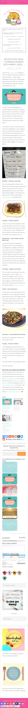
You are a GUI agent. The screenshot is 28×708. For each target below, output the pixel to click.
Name (3, 557)
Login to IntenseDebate (5, 555)
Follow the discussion (24, 537)
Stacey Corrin (22, 701)
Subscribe (21, 454)
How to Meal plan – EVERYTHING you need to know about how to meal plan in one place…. (6, 425)
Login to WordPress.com (14, 555)
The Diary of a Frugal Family (14, 17)
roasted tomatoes (7, 197)
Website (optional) (21, 557)
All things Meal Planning (20, 533)
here (23, 374)
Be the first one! (20, 540)
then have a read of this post (13, 391)
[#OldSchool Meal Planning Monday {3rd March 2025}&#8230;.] (7, 402)
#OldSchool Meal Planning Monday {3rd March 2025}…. (6, 407)
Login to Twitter (22, 555)
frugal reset (13, 73)
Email (11, 557)
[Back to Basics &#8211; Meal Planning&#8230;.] (18, 402)
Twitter (7, 378)
